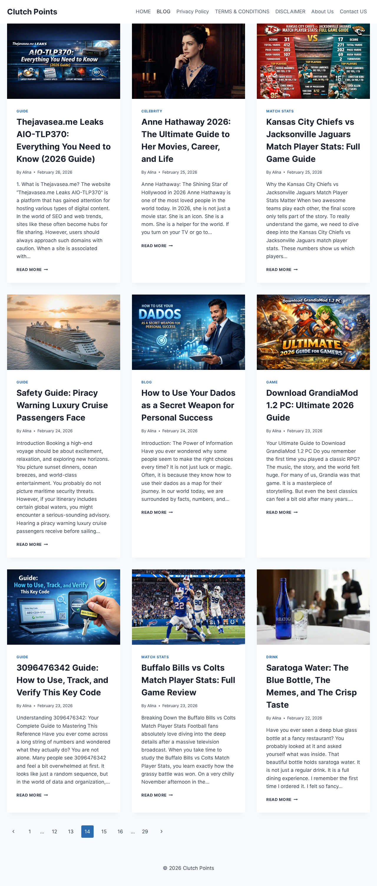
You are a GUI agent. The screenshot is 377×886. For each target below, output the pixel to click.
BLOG (164, 11)
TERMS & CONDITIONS (242, 11)
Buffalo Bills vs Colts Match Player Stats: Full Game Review (188, 680)
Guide (22, 111)
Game (271, 382)
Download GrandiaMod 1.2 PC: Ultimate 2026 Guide (312, 405)
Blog (146, 382)
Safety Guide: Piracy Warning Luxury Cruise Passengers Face (62, 405)
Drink (272, 657)
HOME (143, 11)
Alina (27, 172)
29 (145, 832)
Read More (32, 269)
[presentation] (63, 61)
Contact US (353, 11)
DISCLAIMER (290, 11)
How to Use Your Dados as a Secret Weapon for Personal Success (188, 405)
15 (104, 832)
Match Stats (280, 111)
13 (71, 832)
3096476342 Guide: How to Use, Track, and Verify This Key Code (62, 680)
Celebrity (151, 111)
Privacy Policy (192, 11)
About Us (322, 11)
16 (120, 832)
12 (54, 832)
